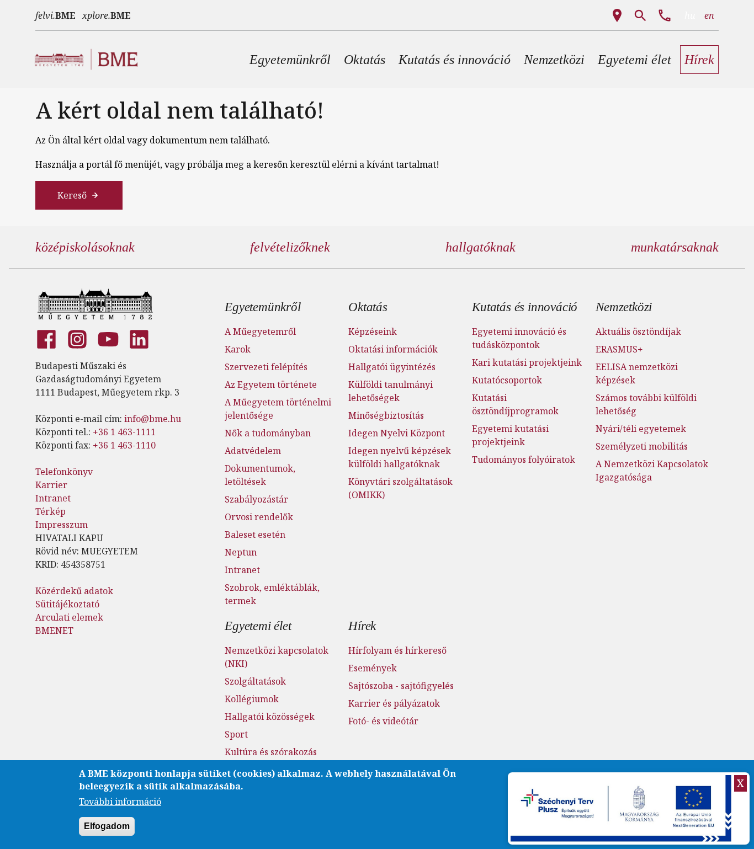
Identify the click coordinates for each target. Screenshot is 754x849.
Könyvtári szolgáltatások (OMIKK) (400, 488)
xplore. (106, 15)
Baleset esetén (255, 534)
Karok (238, 349)
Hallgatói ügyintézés (392, 367)
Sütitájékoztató (67, 604)
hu (689, 15)
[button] (290, 59)
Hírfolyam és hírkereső (397, 650)
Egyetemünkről (262, 307)
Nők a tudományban (268, 433)
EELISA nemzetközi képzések (637, 373)
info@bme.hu (152, 419)
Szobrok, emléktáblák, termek (272, 594)
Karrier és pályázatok (394, 703)
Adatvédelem (253, 451)
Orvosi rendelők (259, 517)
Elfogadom (107, 826)
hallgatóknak (480, 247)
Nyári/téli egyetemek (641, 429)
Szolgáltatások (255, 681)
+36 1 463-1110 (124, 445)
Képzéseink (372, 331)
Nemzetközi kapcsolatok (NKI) (276, 657)
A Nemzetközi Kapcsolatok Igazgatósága (652, 470)
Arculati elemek (69, 617)
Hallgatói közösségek (270, 717)
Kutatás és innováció (524, 307)
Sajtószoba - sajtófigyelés (401, 686)
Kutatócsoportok (507, 380)
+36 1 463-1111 (124, 432)
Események (372, 668)
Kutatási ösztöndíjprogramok (515, 404)
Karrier (51, 485)
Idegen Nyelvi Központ (396, 433)
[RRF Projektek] (622, 808)
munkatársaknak (675, 247)
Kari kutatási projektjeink (527, 362)
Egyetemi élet (258, 626)
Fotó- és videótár (383, 721)
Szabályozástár (256, 499)
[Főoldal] (95, 304)
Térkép (50, 511)
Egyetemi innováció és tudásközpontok (519, 338)
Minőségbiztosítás (386, 415)
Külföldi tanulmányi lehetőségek (390, 391)
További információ (120, 801)
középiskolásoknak (85, 247)
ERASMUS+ (619, 349)
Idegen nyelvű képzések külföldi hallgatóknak (399, 457)
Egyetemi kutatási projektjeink (510, 435)
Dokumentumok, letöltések (260, 475)
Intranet (53, 498)
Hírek (362, 626)
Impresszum (61, 525)
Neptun (241, 552)
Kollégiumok (252, 699)
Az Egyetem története (271, 384)
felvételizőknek (290, 247)
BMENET (54, 630)
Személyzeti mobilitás (642, 446)
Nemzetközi (624, 307)
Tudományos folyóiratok (523, 459)
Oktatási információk (393, 349)
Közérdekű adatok (74, 591)
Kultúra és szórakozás (271, 752)
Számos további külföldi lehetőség (646, 404)
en (709, 15)
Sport (236, 734)
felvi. (55, 15)
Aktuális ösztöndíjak (638, 331)
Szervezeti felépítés (266, 367)
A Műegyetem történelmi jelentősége (278, 408)
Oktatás (367, 307)
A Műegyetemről (260, 331)
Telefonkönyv (64, 472)
